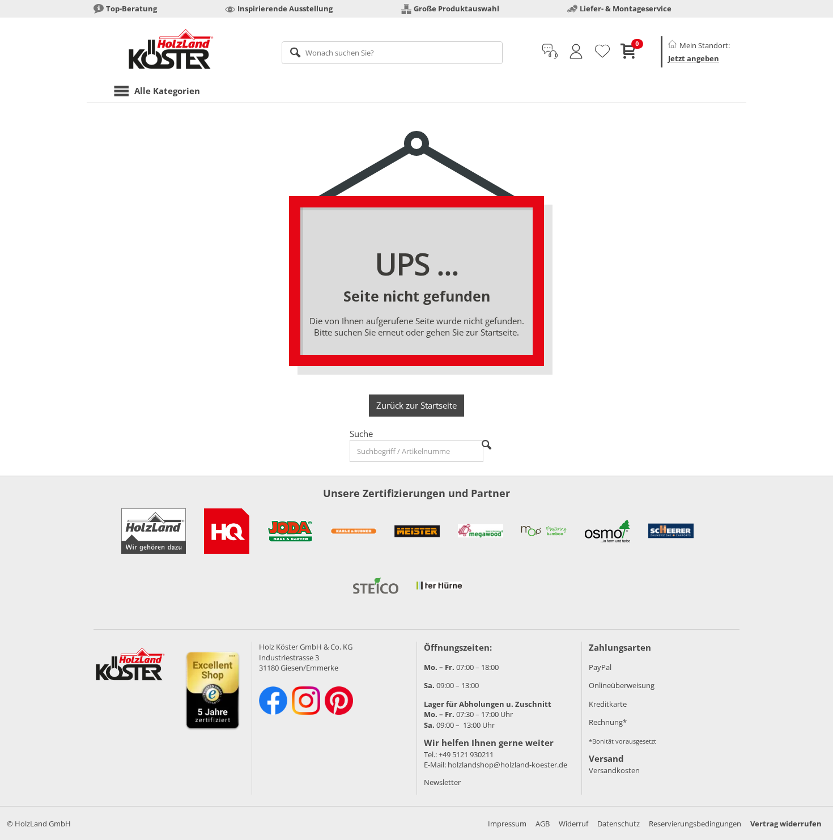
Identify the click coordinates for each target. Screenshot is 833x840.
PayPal (600, 667)
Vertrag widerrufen (786, 823)
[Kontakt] (550, 51)
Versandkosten (614, 770)
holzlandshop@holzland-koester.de (507, 765)
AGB (543, 823)
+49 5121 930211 (466, 754)
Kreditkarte (608, 704)
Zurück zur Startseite (416, 405)
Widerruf (573, 823)
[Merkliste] (602, 51)
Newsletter (442, 782)
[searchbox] (392, 52)
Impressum (507, 823)
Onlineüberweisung (621, 685)
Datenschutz (618, 823)
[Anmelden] (576, 51)
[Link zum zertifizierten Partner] (226, 531)
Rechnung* (608, 722)
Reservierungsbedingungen (695, 823)
